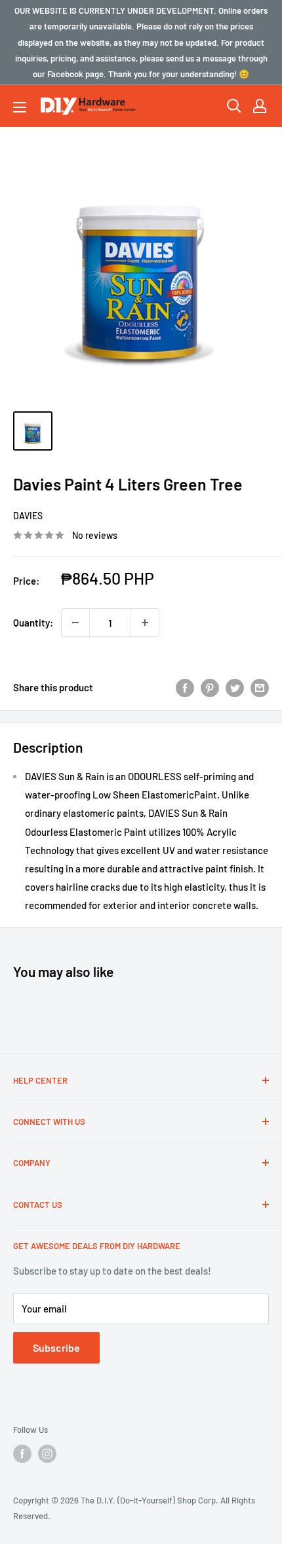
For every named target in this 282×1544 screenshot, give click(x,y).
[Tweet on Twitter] (235, 687)
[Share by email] (260, 687)
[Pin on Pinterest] (210, 687)
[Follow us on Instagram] (47, 1454)
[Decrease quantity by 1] (75, 622)
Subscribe (56, 1347)
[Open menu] (19, 107)
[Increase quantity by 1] (145, 622)
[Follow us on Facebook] (22, 1454)
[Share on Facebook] (185, 687)
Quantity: (33, 622)
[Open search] (234, 106)
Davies (28, 515)
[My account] (259, 106)
